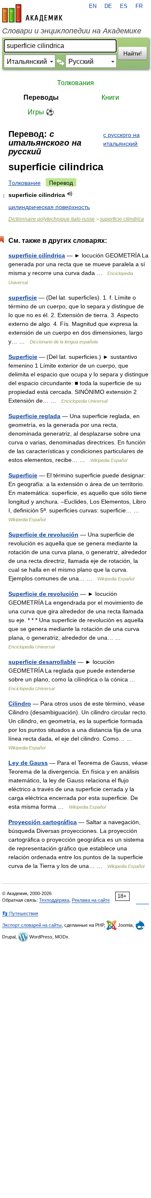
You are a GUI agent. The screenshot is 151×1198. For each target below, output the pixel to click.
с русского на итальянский (121, 139)
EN (92, 6)
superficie (22, 297)
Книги (110, 97)
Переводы (41, 97)
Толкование (24, 182)
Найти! (132, 53)
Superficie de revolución (43, 534)
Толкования (75, 82)
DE (108, 6)
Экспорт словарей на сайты (32, 925)
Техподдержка (54, 900)
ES (124, 6)
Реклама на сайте (91, 900)
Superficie (22, 356)
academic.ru (32, 13)
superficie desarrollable (42, 661)
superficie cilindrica (122, 219)
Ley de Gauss (28, 762)
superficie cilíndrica (36, 255)
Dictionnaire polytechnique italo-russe (51, 219)
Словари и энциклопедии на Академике (71, 31)
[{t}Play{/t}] (70, 194)
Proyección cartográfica (42, 822)
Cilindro (19, 703)
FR (139, 6)
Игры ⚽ (41, 112)
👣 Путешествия (20, 913)
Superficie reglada (34, 416)
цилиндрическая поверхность (49, 207)
